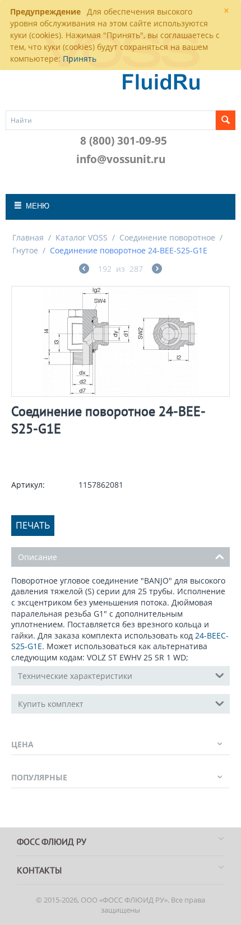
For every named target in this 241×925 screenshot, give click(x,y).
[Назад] (84, 270)
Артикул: (28, 484)
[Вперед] (157, 270)
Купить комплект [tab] (51, 704)
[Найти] (225, 120)
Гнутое (25, 250)
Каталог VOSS (81, 237)
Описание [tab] (37, 557)
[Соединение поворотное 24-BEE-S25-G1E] (120, 341)
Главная (28, 237)
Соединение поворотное (167, 237)
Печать (33, 525)
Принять (79, 58)
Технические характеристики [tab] (75, 675)
